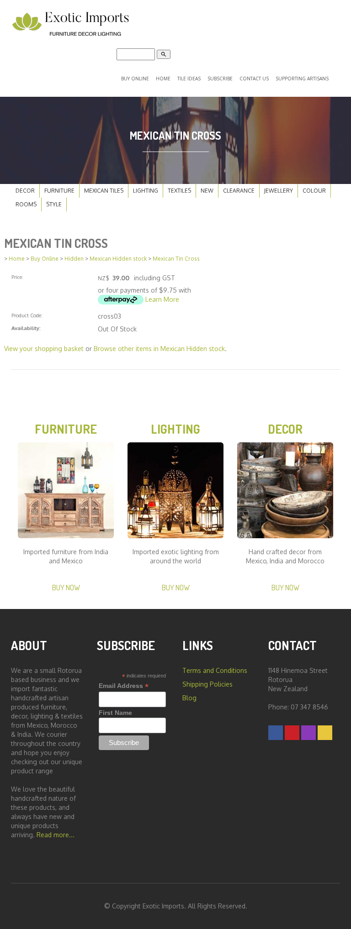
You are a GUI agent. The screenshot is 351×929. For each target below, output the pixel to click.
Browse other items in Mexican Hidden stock (159, 348)
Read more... (55, 835)
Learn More (162, 299)
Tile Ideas (189, 78)
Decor (25, 190)
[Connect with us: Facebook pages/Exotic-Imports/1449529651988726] (275, 732)
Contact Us (254, 78)
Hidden (74, 258)
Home (163, 78)
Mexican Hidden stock (118, 258)
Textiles (179, 190)
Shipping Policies (207, 684)
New (207, 190)
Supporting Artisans (302, 78)
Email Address (124, 686)
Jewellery (278, 190)
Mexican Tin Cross (176, 258)
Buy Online (135, 78)
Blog (189, 698)
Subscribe (220, 78)
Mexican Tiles (103, 190)
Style (54, 204)
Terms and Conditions (214, 670)
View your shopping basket (44, 348)
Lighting (145, 190)
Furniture (59, 190)
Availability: (26, 328)
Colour (314, 190)
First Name (115, 712)
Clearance (239, 190)
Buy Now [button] (66, 587)
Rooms (26, 204)
